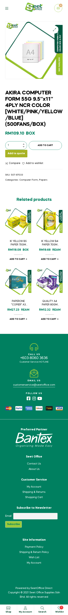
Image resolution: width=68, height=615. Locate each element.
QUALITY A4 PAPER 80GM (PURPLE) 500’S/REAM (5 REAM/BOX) (49, 303)
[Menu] (9, 8)
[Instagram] (34, 398)
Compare (14, 163)
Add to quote (16, 153)
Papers (43, 180)
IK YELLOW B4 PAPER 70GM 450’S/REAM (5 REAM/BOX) (49, 243)
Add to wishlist (34, 163)
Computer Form (28, 180)
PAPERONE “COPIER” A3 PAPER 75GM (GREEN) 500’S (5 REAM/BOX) (18, 303)
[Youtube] (39, 398)
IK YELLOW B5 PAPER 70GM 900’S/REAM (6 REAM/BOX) (18, 243)
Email (8, 516)
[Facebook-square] (28, 398)
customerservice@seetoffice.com (34, 385)
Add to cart (45, 145)
